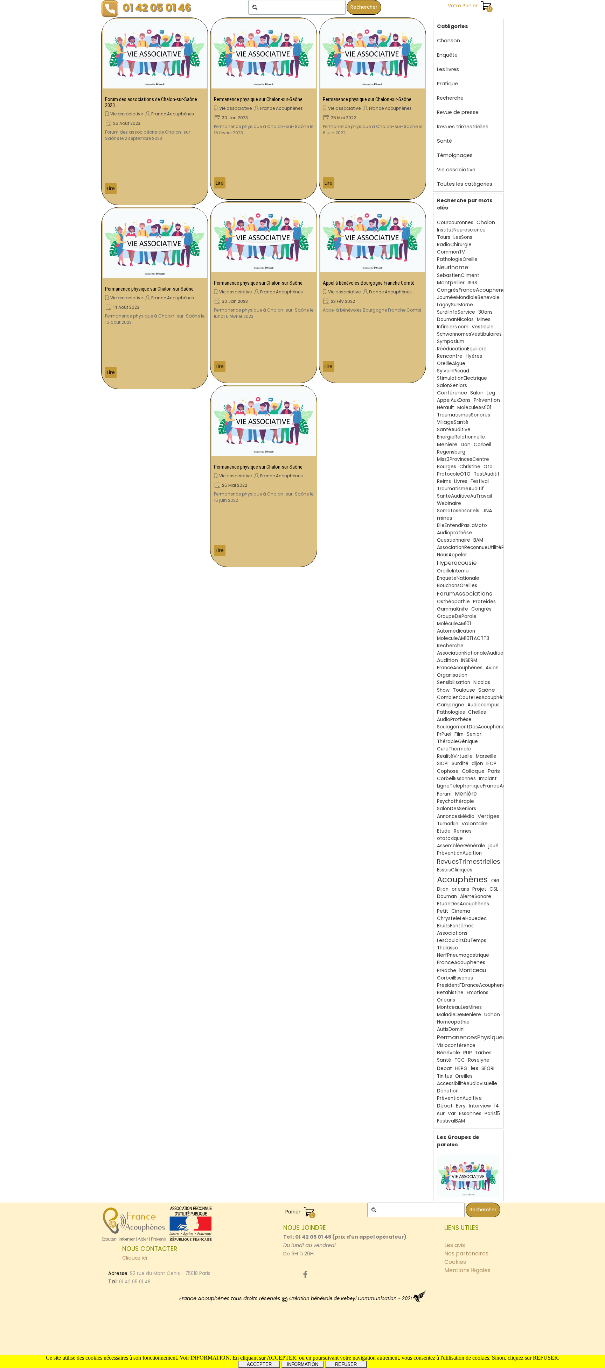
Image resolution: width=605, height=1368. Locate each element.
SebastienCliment (458, 275)
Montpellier (451, 282)
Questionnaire (453, 540)
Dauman (447, 896)
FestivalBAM (451, 1121)
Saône (486, 689)
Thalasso (447, 948)
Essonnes (470, 1113)
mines (444, 517)
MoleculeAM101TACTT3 (463, 638)
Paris (494, 771)
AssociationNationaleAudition (471, 653)
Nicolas (481, 682)
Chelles (477, 711)
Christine (469, 466)
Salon (477, 393)
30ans (485, 312)
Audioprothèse (454, 532)
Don (466, 444)
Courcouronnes (455, 222)
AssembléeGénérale (461, 845)
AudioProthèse (454, 719)
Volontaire (474, 823)
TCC (459, 1060)
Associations (452, 933)
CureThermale (454, 749)
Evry (461, 1106)
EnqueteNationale (458, 578)
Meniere (447, 444)
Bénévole (448, 1052)
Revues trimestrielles (462, 126)
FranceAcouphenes (461, 962)
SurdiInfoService (456, 312)
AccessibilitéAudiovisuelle (467, 1083)
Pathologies (451, 712)
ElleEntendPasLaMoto (462, 525)
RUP (467, 1052)
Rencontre (450, 356)
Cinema (460, 911)
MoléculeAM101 (454, 623)
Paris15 (492, 1113)
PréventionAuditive (459, 1098)
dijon (477, 763)
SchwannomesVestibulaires (469, 334)
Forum (444, 794)
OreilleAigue (451, 363)
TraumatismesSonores (463, 415)
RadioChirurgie (454, 244)
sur (441, 1113)
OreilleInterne (453, 571)
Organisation (452, 675)
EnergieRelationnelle (461, 437)
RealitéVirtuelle (455, 756)
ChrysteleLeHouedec (462, 918)
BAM (478, 540)
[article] (154, 111)
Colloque (473, 771)
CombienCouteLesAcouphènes (474, 697)
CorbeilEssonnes (456, 778)
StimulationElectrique (462, 378)
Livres (460, 481)
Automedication (456, 631)
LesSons (462, 237)
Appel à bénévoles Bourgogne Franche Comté (369, 283)
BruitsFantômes (455, 925)
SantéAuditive (454, 429)
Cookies (455, 1262)
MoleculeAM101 (474, 407)
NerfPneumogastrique (463, 955)
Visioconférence (456, 1045)
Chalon (486, 222)
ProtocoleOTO (454, 474)
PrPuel (444, 734)
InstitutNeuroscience (461, 230)
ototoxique (450, 838)
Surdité (460, 763)
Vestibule (483, 326)
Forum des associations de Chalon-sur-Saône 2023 (151, 102)
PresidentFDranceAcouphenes (472, 985)
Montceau (472, 970)
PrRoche (446, 970)
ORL (495, 880)
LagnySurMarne (455, 304)
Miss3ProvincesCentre (463, 459)
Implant (488, 778)
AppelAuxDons (454, 400)
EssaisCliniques (454, 870)
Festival (480, 481)
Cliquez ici (134, 1257)
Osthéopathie (453, 601)
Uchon (492, 1014)
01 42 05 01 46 (157, 7)
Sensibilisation (453, 682)
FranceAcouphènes (459, 667)
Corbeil (482, 444)
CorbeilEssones (455, 978)
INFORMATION (302, 1364)
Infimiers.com (452, 326)
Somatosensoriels (458, 510)
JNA (487, 510)
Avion (492, 667)
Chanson (448, 40)
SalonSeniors (452, 385)
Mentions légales (467, 1270)
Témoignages (455, 155)
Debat (444, 1068)
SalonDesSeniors (456, 808)
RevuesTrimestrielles (468, 861)
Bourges (446, 466)
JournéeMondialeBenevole (468, 297)
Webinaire (449, 503)
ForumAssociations (464, 594)
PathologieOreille (457, 259)
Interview (480, 1106)
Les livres (448, 69)
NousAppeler (452, 554)
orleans (460, 889)
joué (493, 845)
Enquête (447, 54)
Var (452, 1113)
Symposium (450, 341)
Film (459, 734)
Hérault (445, 407)
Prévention (487, 400)
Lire (111, 188)
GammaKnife (452, 609)
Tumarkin (447, 823)
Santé (444, 140)
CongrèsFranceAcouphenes (472, 289)
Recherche (450, 97)
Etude (444, 831)
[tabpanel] (346, 1241)
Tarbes (483, 1052)
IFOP (491, 763)
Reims (444, 481)
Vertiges (489, 816)
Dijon (442, 889)
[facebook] (305, 1274)
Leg (491, 393)
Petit (442, 911)
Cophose (448, 771)
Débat (445, 1105)
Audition (447, 660)
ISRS (472, 282)
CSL (493, 889)
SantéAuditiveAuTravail (464, 496)
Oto (488, 466)
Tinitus (444, 1076)
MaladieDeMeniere (459, 1014)
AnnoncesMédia (455, 816)
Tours (443, 237)
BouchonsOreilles (457, 585)
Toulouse (464, 689)
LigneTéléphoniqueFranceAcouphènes (483, 786)
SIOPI (442, 763)
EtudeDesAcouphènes (463, 903)
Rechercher (363, 7)
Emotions (477, 992)
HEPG (461, 1068)
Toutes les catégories (464, 183)
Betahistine (450, 992)
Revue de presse (458, 112)
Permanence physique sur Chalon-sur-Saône (149, 289)
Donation (448, 1091)
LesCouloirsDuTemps (461, 940)
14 (496, 1106)
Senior (474, 734)
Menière (466, 793)
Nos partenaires (466, 1253)
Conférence (452, 392)
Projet (479, 889)
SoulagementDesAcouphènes (472, 727)
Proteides (484, 601)
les (474, 1068)
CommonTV (451, 252)
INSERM (469, 660)
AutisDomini (451, 1029)
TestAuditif (487, 474)
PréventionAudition (459, 853)
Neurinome (452, 267)
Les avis (454, 1245)
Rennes (463, 831)
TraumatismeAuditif (460, 488)
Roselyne (478, 1060)
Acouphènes (462, 879)
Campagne (450, 704)
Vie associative (126, 114)
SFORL (488, 1068)
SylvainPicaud (453, 371)
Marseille (486, 756)
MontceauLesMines (459, 1007)
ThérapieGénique (457, 741)
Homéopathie (453, 1022)
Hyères (474, 356)
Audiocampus (483, 704)
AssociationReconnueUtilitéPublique (479, 547)
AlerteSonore (475, 896)
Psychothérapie (455, 801)
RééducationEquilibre (462, 348)
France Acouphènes (172, 114)
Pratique (447, 83)
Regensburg (451, 452)
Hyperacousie (457, 563)
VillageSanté (452, 422)
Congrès (481, 609)
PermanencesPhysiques (471, 1037)
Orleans (446, 1000)
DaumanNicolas (455, 319)
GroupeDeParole (457, 616)
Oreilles (464, 1076)
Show (443, 690)
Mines (484, 319)
